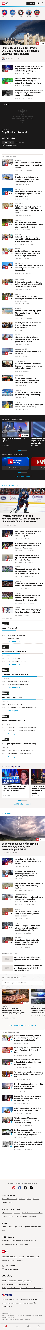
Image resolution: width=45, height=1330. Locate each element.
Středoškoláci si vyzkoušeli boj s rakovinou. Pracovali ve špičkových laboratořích (29, 899)
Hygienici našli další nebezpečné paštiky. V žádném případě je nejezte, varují (13, 1011)
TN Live (31, 3)
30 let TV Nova (7, 1307)
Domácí (18, 175)
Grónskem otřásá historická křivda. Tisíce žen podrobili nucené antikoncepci (27, 942)
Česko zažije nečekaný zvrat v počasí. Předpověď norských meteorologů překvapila (28, 253)
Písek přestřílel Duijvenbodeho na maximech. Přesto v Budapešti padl (28, 533)
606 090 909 (10, 1266)
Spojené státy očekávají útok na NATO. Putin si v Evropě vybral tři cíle (28, 1074)
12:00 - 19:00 (19, 142)
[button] (19, 450)
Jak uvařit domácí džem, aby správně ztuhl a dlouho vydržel (27, 958)
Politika (29, 1199)
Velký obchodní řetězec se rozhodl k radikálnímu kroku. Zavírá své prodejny (27, 239)
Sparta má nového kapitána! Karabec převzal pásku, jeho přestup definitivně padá (27, 598)
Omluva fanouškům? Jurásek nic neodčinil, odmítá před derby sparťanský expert (28, 968)
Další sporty (20, 361)
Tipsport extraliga (30, 1227)
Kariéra (4, 1303)
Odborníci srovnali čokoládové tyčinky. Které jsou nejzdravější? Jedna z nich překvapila (29, 284)
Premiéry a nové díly (25, 1281)
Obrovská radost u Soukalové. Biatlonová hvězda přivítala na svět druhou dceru (28, 366)
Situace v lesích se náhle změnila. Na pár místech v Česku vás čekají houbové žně (29, 225)
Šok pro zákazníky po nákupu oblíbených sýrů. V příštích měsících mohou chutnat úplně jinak (28, 209)
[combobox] (22, 982)
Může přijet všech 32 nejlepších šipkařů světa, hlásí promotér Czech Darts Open (28, 558)
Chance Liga (12, 1227)
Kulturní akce (23, 1244)
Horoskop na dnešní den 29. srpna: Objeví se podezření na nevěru (28, 861)
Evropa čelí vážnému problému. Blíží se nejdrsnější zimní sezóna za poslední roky (27, 1098)
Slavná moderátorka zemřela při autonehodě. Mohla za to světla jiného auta (28, 1144)
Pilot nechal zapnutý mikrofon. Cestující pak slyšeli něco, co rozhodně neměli (28, 194)
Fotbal (18, 390)
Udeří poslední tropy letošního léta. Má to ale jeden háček (27, 1109)
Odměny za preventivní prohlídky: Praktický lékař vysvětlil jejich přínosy (26, 873)
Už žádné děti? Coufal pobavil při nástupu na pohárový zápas (28, 394)
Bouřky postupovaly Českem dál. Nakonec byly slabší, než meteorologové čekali (20, 847)
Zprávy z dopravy (17, 1241)
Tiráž (37, 1257)
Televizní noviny (7, 1213)
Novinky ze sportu (10, 485)
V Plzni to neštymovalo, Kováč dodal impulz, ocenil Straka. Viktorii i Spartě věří (28, 545)
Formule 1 (19, 376)
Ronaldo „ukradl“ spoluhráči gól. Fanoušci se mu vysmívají (29, 406)
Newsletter (6, 1260)
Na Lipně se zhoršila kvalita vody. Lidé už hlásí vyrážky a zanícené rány (27, 913)
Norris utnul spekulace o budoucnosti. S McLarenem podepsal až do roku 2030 (27, 380)
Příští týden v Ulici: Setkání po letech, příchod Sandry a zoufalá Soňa (28, 325)
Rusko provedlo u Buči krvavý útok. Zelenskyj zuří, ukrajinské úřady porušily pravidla (20, 51)
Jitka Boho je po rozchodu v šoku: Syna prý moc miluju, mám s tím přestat (29, 298)
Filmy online (12, 1281)
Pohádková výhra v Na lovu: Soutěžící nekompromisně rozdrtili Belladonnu (15, 788)
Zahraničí (19, 160)
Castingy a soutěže (29, 1303)
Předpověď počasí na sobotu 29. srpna (28, 353)
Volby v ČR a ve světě (9, 1199)
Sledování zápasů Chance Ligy (32, 1288)
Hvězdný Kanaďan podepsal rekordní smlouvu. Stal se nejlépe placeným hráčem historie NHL (21, 519)
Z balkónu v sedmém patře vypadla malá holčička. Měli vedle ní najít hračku (27, 179)
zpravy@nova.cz (11, 1269)
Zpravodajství (8, 813)
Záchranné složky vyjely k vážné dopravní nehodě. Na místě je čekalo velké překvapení (29, 69)
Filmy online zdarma (8, 1284)
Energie (4, 1202)
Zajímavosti (19, 280)
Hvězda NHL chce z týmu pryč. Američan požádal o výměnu (28, 611)
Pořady (4, 1281)
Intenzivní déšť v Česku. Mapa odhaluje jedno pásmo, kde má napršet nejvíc (27, 1062)
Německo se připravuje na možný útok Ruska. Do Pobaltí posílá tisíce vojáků (28, 339)
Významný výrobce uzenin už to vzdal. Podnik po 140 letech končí (28, 1050)
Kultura (11, 1202)
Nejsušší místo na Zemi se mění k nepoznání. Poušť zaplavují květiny (29, 886)
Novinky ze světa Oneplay (11, 1288)
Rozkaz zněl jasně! (21, 1216)
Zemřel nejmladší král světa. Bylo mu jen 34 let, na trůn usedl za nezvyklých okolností (29, 93)
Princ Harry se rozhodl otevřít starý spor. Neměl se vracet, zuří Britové (29, 165)
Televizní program (14, 1303)
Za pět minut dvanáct (14, 132)
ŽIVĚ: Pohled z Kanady (10, 145)
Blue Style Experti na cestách (32, 1213)
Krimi (33, 1006)
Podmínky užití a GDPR (29, 1299)
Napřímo (17, 1213)
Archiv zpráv (30, 1257)
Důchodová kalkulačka (9, 1244)
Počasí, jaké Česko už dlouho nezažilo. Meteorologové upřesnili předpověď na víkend (28, 81)
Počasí (17, 249)
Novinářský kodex (17, 1260)
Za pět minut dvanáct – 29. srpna (13, 440)
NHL (39, 1227)
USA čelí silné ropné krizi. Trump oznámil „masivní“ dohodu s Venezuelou (29, 268)
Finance (36, 1199)
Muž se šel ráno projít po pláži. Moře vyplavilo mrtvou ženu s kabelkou (28, 313)
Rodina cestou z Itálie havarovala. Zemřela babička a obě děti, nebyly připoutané (27, 1132)
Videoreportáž (21, 349)
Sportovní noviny (7, 1216)
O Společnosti (14, 1299)
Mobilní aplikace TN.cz (9, 1257)
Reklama (5, 1299)
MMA (3, 1230)
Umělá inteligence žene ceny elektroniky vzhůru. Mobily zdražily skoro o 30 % (27, 928)
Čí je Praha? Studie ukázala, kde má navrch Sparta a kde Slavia (29, 585)
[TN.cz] (5, 3)
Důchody (22, 1199)
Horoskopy (5, 1241)
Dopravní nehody (30, 1241)
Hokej (17, 607)
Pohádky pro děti (23, 1284)
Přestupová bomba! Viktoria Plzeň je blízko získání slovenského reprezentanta (27, 571)
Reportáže (32, 1216)
